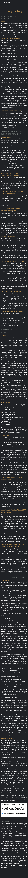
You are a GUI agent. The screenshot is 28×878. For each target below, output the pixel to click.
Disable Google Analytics (14, 686)
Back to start (6, 2)
